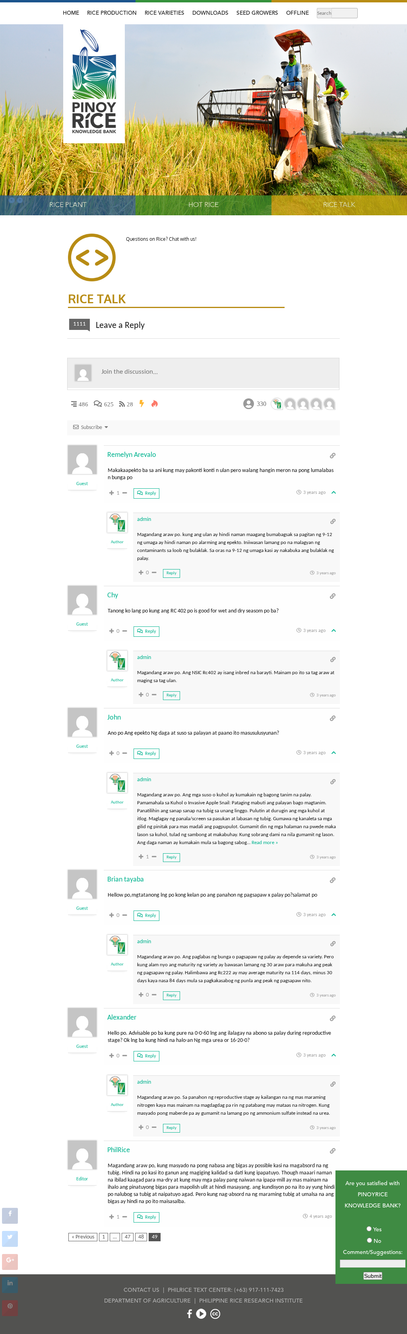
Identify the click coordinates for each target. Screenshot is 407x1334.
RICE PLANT (68, 205)
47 (127, 1237)
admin (144, 520)
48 (141, 1237)
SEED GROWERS (257, 13)
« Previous (83, 1237)
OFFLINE (297, 13)
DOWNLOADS (210, 13)
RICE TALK (339, 205)
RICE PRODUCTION (112, 13)
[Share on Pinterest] (10, 1314)
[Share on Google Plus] (10, 1268)
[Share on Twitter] (10, 1244)
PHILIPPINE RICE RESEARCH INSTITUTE (251, 1301)
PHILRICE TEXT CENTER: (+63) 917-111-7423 (226, 1290)
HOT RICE (203, 205)
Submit (373, 1276)
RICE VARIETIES (164, 13)
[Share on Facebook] (10, 1221)
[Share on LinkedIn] (10, 1291)
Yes (377, 1230)
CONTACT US (141, 1290)
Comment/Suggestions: (373, 1252)
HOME (71, 13)
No (377, 1241)
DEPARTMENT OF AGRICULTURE (147, 1301)
